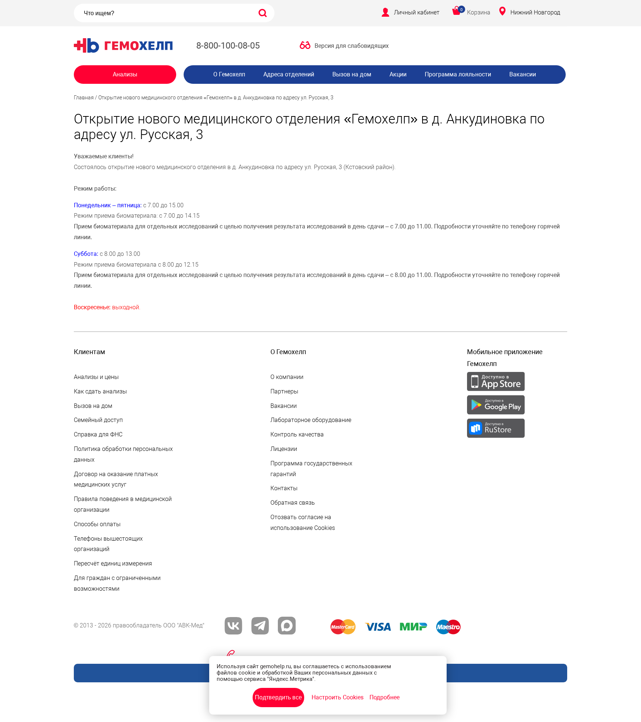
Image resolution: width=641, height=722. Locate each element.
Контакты (284, 488)
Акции (398, 74)
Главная (84, 97)
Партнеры (284, 391)
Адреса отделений (288, 74)
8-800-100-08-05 (228, 45)
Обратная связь (292, 502)
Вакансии (522, 74)
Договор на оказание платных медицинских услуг (116, 479)
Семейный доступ (98, 419)
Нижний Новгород (535, 12)
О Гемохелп (229, 74)
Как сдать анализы (100, 391)
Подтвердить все (278, 697)
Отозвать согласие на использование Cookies (302, 522)
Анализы (125, 74)
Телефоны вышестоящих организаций (108, 544)
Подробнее (384, 697)
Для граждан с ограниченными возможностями (117, 583)
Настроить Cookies (338, 697)
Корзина (478, 12)
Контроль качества (297, 434)
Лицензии (283, 448)
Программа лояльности (458, 74)
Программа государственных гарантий (311, 469)
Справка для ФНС (98, 434)
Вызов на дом (351, 74)
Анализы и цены (96, 376)
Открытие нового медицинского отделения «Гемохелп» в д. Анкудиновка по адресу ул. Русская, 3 (215, 97)
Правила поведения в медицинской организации (123, 504)
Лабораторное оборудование (310, 419)
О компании (286, 376)
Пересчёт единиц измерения (113, 563)
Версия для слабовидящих (352, 45)
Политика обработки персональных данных (123, 454)
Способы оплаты (97, 524)
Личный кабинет (417, 12)
